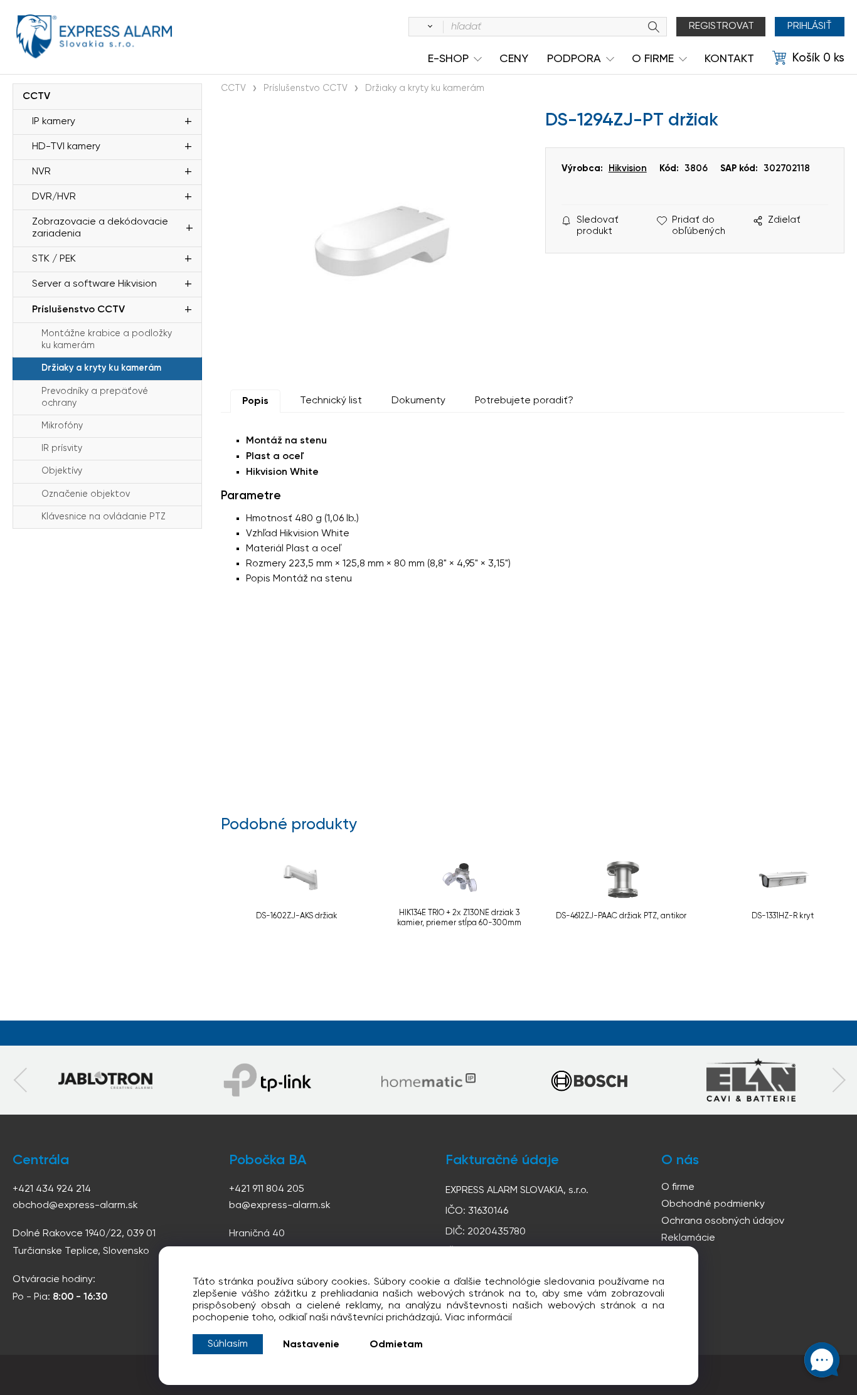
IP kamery (53, 122)
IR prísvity (61, 448)
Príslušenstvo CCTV (78, 310)
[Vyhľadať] (428, 27)
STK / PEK (54, 259)
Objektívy (61, 471)
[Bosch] (590, 1080)
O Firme (653, 59)
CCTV (36, 97)
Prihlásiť (809, 26)
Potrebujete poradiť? (524, 401)
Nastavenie (311, 1345)
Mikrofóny (62, 426)
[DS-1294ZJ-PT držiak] (376, 241)
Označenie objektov (85, 494)
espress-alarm (94, 36)
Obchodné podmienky (713, 1204)
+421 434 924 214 (52, 1189)
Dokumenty (418, 401)
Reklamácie (688, 1238)
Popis (255, 401)
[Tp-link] (105, 1080)
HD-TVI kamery (66, 147)
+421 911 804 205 (266, 1189)
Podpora (574, 59)
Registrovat (721, 26)
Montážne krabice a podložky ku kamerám (106, 339)
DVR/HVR (54, 197)
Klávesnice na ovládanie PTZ (103, 516)
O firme (678, 1187)
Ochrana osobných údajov (722, 1221)
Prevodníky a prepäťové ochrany (94, 397)
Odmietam (396, 1345)
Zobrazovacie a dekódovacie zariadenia (100, 228)
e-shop (448, 59)
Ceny (513, 59)
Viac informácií (478, 1318)
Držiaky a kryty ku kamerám (101, 368)
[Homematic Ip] (428, 1080)
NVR (41, 172)
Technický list (331, 401)
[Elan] (751, 1080)
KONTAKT (729, 59)
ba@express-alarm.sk (280, 1206)
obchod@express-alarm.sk (75, 1206)
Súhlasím (228, 1344)
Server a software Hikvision (94, 284)
